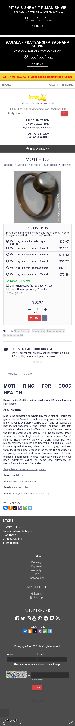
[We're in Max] (52, 618)
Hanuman (61, 108)
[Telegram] (30, 508)
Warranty (36, 570)
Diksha (20, 475)
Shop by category (39, 148)
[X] (15, 508)
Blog (36, 574)
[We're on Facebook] (17, 618)
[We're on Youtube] (34, 618)
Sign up (68, 84)
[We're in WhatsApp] (40, 618)
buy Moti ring (23, 331)
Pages (7, 84)
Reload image (37, 680)
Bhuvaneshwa (49, 108)
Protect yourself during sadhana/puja (29, 493)
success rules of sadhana (23, 481)
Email (41, 654)
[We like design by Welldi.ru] (33, 701)
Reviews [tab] (27, 374)
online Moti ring (56, 331)
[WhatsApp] (25, 508)
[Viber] (20, 508)
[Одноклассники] (10, 508)
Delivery (36, 562)
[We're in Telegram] (46, 618)
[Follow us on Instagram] (29, 618)
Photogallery (36, 578)
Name (10, 654)
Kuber (39, 108)
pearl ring (39, 331)
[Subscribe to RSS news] (58, 618)
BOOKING (37, 26)
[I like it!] (44, 318)
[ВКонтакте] (5, 508)
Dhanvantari (29, 108)
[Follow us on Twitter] (23, 618)
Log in (54, 84)
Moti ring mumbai (14, 335)
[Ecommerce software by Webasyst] (38, 700)
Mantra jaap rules (18, 487)
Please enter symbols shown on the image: (37, 664)
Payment (36, 566)
